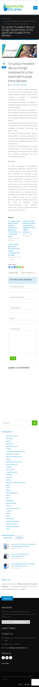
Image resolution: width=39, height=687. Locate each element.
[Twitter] (12, 267)
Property (9, 511)
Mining (8, 490)
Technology (10, 519)
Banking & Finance (12, 446)
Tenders (19, 538)
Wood (8, 529)
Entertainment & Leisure (14, 462)
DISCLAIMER (5, 663)
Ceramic (8, 449)
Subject (12, 318)
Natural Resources (12, 493)
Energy (8, 459)
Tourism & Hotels (11, 524)
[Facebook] (9, 267)
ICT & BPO (9, 475)
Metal (8, 488)
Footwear (9, 467)
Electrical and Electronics (14, 457)
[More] (22, 267)
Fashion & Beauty (11, 464)
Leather (8, 480)
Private (8, 506)
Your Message (14, 329)
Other (8, 498)
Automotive (9, 444)
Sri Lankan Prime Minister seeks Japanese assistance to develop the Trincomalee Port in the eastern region (14, 228)
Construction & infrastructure (15, 451)
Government (10, 469)
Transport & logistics (12, 526)
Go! (27, 622)
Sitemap (27, 684)
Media (8, 485)
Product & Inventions (13, 508)
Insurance (9, 477)
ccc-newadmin (16, 85)
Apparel (8, 441)
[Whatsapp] (20, 267)
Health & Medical (11, 472)
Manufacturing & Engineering (15, 482)
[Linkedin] (15, 267)
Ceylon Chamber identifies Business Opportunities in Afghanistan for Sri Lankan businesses (29, 226)
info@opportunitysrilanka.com (18, 648)
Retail (8, 513)
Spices (8, 516)
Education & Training (12, 454)
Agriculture (9, 438)
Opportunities (8, 538)
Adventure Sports (12, 436)
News (25, 85)
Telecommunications (13, 521)
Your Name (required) (17, 287)
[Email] (17, 267)
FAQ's (20, 684)
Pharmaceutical (11, 503)
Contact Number (15, 308)
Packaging (9, 501)
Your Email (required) (17, 297)
